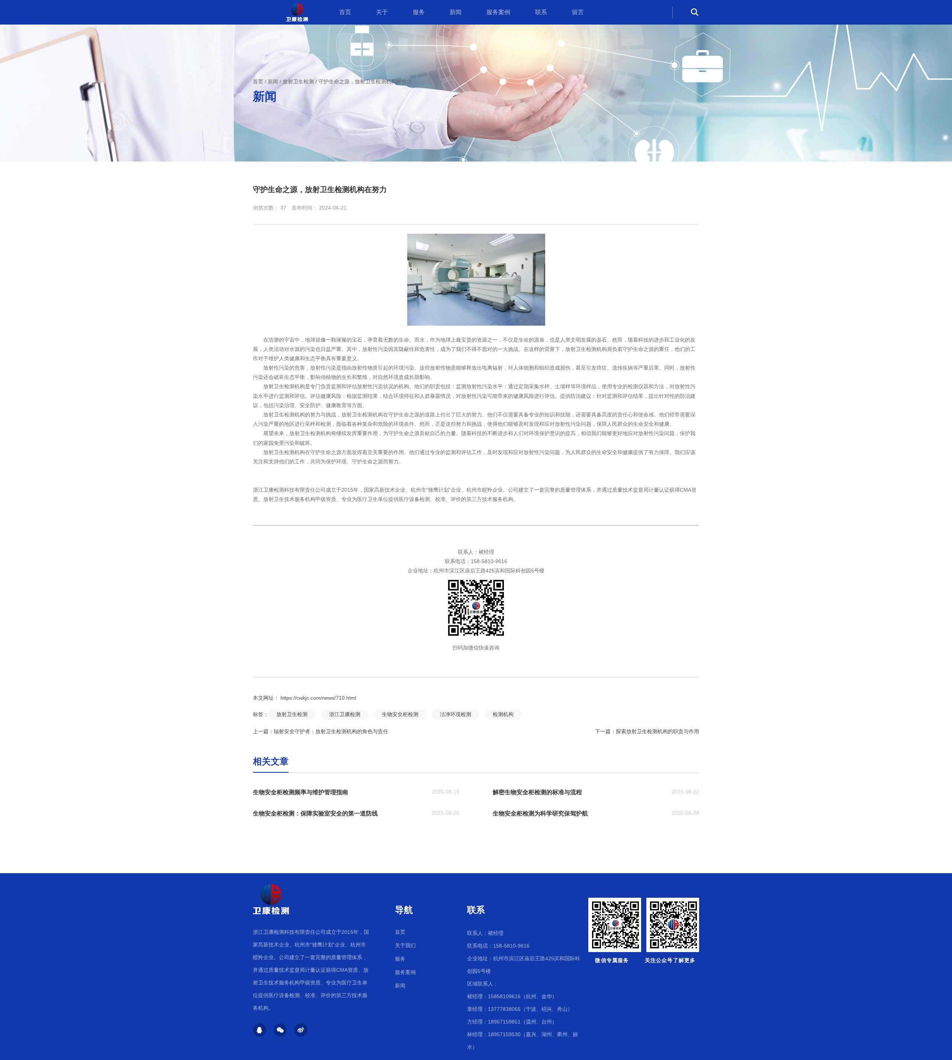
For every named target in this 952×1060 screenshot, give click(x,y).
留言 (578, 12)
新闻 (455, 12)
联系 (541, 12)
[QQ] (259, 1030)
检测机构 (503, 714)
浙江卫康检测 (344, 714)
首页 (345, 12)
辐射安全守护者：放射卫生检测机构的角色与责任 (331, 731)
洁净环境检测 (455, 714)
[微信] (280, 1030)
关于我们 (405, 945)
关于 (382, 12)
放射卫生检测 (298, 81)
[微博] (301, 1030)
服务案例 (498, 12)
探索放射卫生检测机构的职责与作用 (657, 731)
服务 (419, 12)
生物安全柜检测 (400, 714)
